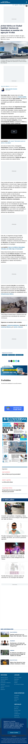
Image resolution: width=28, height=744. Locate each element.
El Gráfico (16, 706)
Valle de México (5, 86)
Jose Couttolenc (6, 472)
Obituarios (16, 715)
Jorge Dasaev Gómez (7, 488)
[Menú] (26, 2)
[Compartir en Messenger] (16, 361)
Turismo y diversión (5, 686)
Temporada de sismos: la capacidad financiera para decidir (11, 490)
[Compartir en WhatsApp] (14, 361)
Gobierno (3, 689)
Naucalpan (11, 354)
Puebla (15, 682)
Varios (15, 700)
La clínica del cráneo (7, 482)
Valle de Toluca (4, 677)
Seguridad (3, 680)
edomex (5, 354)
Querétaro (16, 679)
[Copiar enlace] (18, 361)
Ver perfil (8, 90)
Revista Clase (17, 710)
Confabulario (17, 713)
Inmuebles (16, 695)
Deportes (3, 684)
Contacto (14, 736)
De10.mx (16, 708)
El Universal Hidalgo (19, 684)
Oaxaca (16, 680)
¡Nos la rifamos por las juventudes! (11, 474)
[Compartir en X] (11, 361)
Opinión (4, 469)
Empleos (16, 697)
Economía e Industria (6, 682)
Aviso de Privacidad (15, 727)
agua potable (19, 354)
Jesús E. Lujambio (6, 480)
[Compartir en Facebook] (9, 361)
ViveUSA (16, 711)
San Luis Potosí (17, 677)
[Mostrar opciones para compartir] (27, 6)
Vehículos (16, 698)
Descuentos (17, 717)
